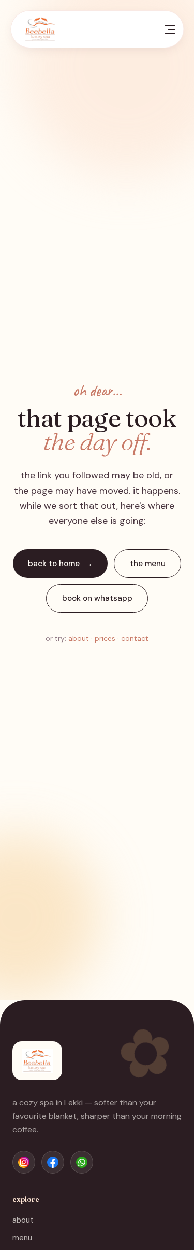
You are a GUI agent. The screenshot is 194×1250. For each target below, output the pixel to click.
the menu (148, 563)
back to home (54, 563)
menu (22, 1237)
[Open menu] (170, 29)
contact (134, 638)
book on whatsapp (97, 598)
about (78, 638)
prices (105, 638)
